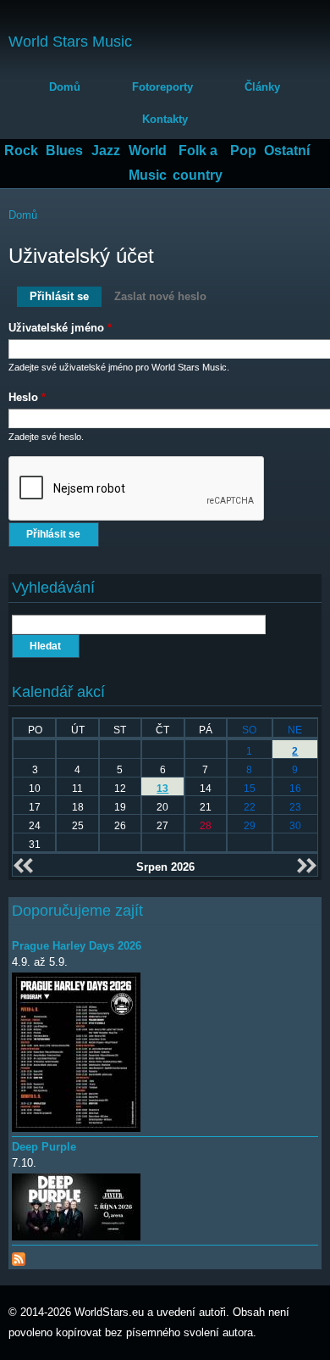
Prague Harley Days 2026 (76, 945)
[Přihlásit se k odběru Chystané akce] (18, 1255)
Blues (64, 150)
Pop (243, 150)
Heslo (27, 397)
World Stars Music (70, 41)
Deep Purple (44, 1146)
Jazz (105, 150)
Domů (64, 87)
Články (262, 87)
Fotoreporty (162, 87)
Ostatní (287, 150)
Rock (21, 150)
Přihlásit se (66, 296)
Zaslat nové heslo (160, 296)
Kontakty (165, 119)
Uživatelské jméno (60, 327)
